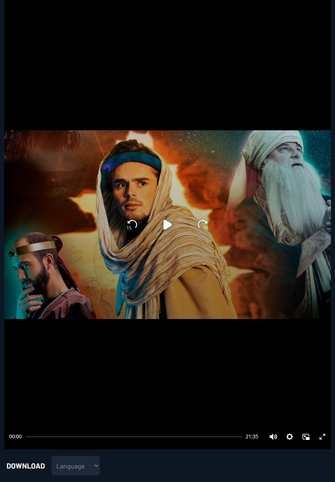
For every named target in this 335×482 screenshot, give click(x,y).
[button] (273, 436)
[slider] (25, 436)
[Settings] (289, 436)
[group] (167, 224)
